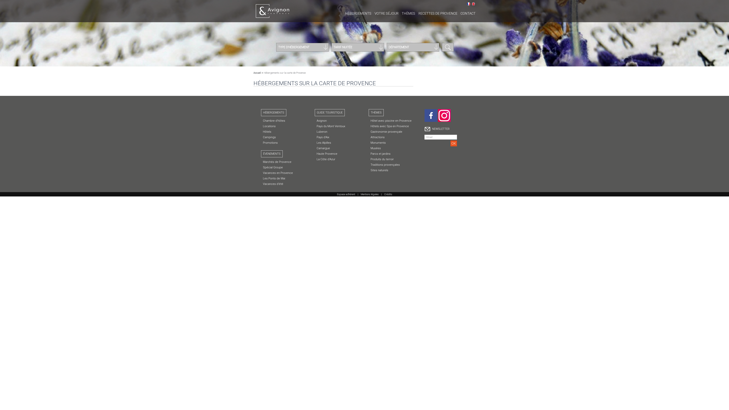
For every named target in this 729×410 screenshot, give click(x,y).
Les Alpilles (324, 142)
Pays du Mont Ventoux (331, 126)
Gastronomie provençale (386, 131)
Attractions (378, 137)
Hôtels (267, 131)
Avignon (322, 120)
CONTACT (468, 13)
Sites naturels (379, 170)
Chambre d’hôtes (274, 120)
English (473, 4)
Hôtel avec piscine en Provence (391, 120)
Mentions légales (370, 194)
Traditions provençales (385, 164)
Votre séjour (386, 13)
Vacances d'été (273, 184)
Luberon (322, 131)
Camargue (323, 148)
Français (468, 4)
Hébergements (358, 13)
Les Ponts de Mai (274, 178)
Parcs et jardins (381, 153)
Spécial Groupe (273, 167)
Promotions (270, 142)
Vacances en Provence (278, 173)
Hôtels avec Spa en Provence (390, 126)
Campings (269, 137)
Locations (269, 126)
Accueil (257, 72)
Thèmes (408, 13)
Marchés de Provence (277, 162)
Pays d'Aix (323, 137)
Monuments (378, 142)
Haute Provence (327, 153)
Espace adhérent (346, 194)
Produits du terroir (382, 159)
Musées (376, 148)
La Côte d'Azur (326, 159)
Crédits (388, 194)
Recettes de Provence (437, 13)
